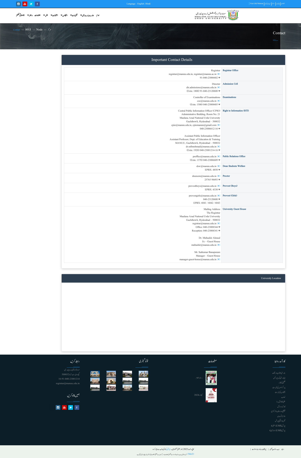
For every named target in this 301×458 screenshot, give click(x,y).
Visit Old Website (256, 3)
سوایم (273, 3)
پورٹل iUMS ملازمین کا (277, 430)
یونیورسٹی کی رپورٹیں (279, 378)
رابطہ (282, 449)
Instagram (18, 4)
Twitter (31, 4)
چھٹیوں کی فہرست (280, 392)
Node (39, 30)
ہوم (97, 15)
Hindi (147, 3)
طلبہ (46, 15)
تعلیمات (74, 15)
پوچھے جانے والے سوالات (259, 449)
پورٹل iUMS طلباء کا (278, 426)
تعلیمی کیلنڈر (282, 382)
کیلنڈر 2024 (198, 395)
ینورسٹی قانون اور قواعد (278, 373)
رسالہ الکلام (199, 378)
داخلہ (31, 15)
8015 (28, 30)
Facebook (37, 4)
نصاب (283, 397)
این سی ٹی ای (267, 3)
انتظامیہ (64, 15)
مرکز (49, 30)
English (140, 3)
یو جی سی (278, 3)
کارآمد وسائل (281, 406)
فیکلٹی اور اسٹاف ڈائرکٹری (278, 411)
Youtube (24, 4)
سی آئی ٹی (168, 449)
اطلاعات (37, 15)
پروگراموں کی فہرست (278, 387)
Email (51, 407)
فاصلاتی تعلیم (20, 15)
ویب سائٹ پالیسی (274, 449)
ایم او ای (283, 3)
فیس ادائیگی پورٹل (280, 421)
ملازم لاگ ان (281, 416)
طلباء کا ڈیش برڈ (280, 402)
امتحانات (55, 15)
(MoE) (190, 454)
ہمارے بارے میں (88, 15)
